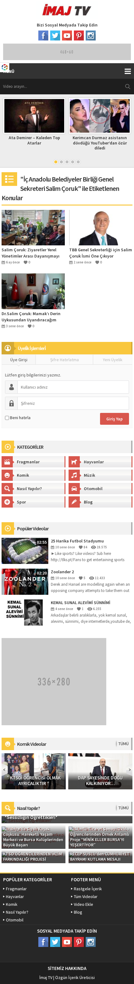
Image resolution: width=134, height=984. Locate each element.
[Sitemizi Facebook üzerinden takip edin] (43, 35)
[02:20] (25, 581)
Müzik (89, 475)
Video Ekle (83, 904)
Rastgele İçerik (88, 889)
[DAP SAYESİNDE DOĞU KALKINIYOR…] (100, 770)
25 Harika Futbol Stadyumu (77, 541)
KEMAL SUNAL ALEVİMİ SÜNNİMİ (80, 602)
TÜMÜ (123, 743)
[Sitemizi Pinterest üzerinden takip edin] (79, 35)
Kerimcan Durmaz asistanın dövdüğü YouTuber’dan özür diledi (100, 143)
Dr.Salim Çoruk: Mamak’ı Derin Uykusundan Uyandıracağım (31, 317)
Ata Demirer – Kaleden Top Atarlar (34, 140)
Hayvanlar (94, 462)
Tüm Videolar (86, 896)
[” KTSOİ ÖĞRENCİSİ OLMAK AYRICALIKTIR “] (34, 770)
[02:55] (25, 550)
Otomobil (93, 488)
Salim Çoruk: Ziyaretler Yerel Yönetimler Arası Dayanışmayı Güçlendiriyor (31, 253)
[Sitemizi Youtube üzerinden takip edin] (67, 35)
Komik (23, 475)
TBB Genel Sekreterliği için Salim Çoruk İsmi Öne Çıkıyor (100, 253)
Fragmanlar (28, 462)
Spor (21, 502)
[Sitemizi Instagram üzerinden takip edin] (91, 35)
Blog (88, 502)
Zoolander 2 (62, 572)
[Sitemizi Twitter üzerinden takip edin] (55, 35)
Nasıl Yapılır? (29, 488)
